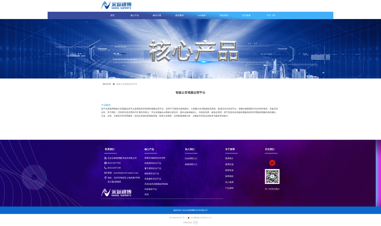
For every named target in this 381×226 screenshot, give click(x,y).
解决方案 (157, 15)
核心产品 (135, 15)
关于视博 (246, 15)
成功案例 (179, 15)
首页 (112, 15)
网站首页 (107, 84)
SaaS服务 (201, 15)
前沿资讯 (224, 15)
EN (273, 15)
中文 (269, 15)
